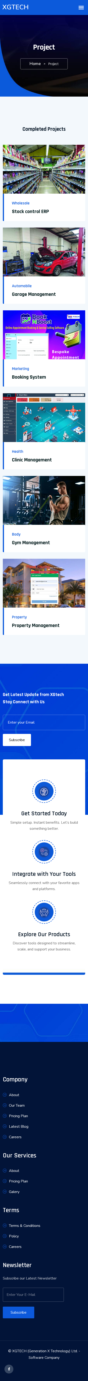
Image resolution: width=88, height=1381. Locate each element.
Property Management (36, 626)
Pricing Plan (18, 1116)
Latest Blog (18, 1126)
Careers (15, 1137)
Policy (14, 1236)
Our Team (17, 1105)
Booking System (29, 377)
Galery (14, 1191)
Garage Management (34, 294)
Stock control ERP (30, 212)
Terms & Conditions (24, 1225)
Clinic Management (32, 460)
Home (35, 63)
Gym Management (31, 543)
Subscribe (17, 740)
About (14, 1095)
